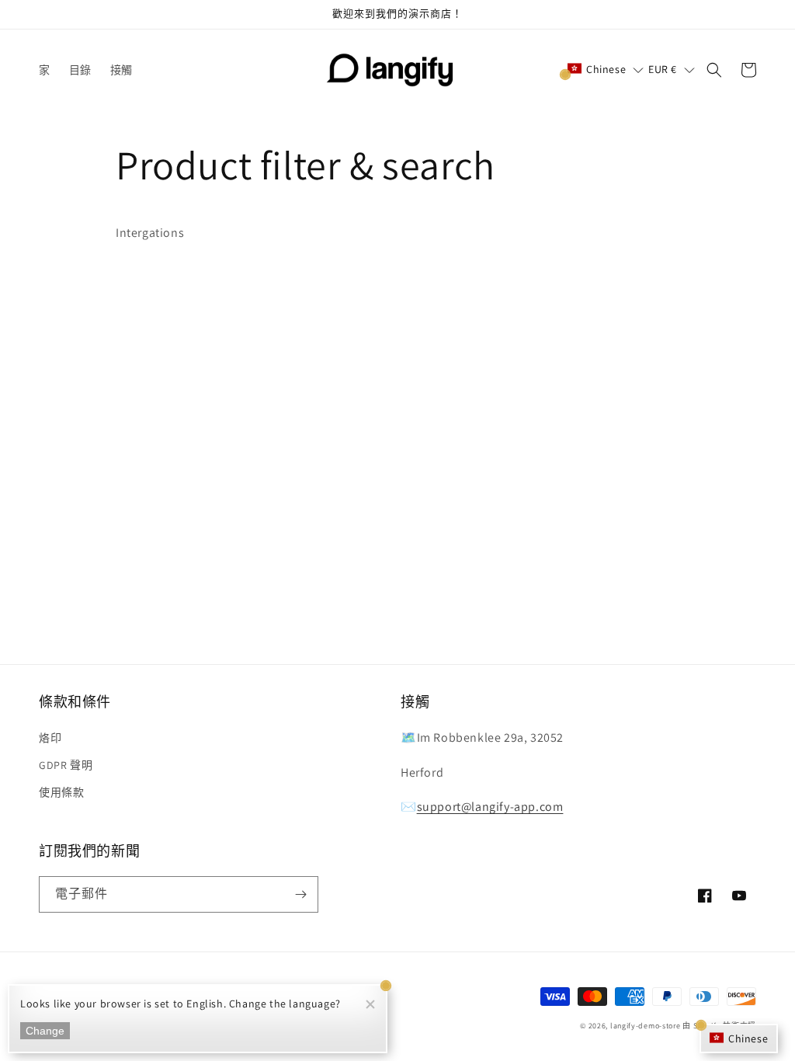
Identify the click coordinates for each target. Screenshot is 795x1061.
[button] (605, 69)
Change (45, 1030)
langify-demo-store (645, 1026)
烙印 (50, 738)
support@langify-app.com (490, 806)
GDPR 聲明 (65, 765)
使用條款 (61, 792)
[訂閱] (300, 894)
